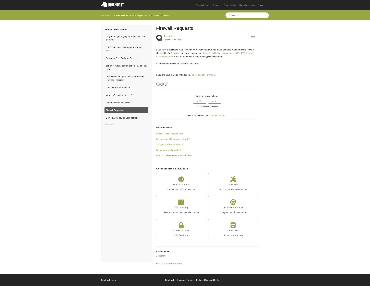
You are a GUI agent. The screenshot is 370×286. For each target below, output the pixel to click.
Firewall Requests (114, 110)
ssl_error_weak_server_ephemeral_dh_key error (126, 67)
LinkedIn (166, 84)
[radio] (199, 101)
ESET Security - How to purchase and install (124, 49)
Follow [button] (252, 37)
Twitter (162, 84)
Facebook (158, 84)
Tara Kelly (168, 36)
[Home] (112, 6)
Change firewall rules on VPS (170, 144)
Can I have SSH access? (118, 87)
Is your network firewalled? (118, 102)
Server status (230, 5)
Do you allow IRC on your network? (122, 118)
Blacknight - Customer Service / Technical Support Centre (125, 15)
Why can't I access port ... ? (119, 95)
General (156, 15)
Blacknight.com (203, 5)
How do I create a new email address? (174, 155)
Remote (216, 5)
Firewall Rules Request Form (170, 133)
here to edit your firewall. (204, 75)
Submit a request (247, 5)
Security (166, 15)
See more (109, 124)
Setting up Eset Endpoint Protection (122, 58)
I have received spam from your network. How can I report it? (125, 78)
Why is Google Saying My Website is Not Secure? (125, 38)
